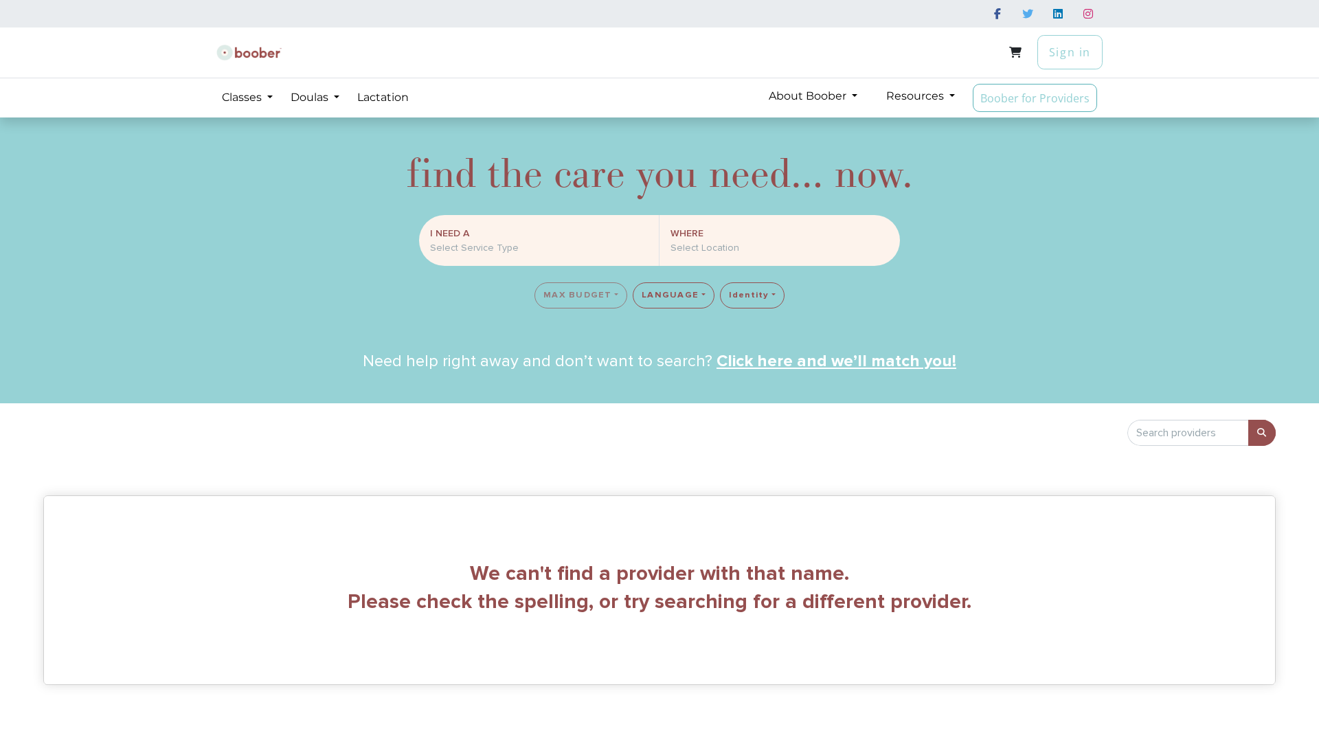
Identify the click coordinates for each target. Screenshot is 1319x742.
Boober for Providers (1035, 98)
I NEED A (449, 233)
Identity (749, 294)
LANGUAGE (670, 294)
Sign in (1070, 52)
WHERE (686, 233)
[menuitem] (383, 98)
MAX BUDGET (577, 294)
